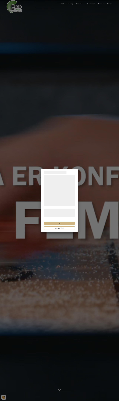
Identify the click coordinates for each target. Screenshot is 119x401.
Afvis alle (59, 228)
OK (59, 223)
